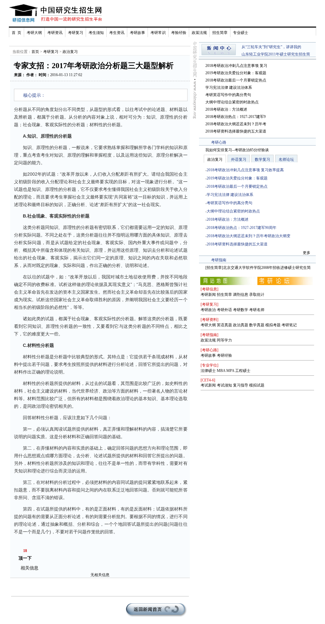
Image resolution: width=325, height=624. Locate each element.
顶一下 (25, 558)
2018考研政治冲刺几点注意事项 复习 (236, 65)
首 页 (16, 32)
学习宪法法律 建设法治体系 (228, 87)
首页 (35, 51)
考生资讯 (116, 32)
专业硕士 (240, 32)
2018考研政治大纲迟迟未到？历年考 (235, 124)
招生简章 (220, 32)
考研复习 (75, 32)
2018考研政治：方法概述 (226, 109)
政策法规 (199, 32)
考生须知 (96, 32)
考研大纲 (34, 32)
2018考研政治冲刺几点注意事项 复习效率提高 (245, 170)
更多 (306, 252)
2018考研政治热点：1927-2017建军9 (235, 116)
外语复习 (238, 159)
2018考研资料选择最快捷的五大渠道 (235, 131)
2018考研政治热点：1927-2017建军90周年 (241, 227)
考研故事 (137, 32)
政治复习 (70, 51)
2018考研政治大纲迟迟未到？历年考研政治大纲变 (248, 236)
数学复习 (262, 159)
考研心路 (218, 142)
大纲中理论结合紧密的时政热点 (232, 102)
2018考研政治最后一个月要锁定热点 (235, 80)
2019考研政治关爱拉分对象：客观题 (235, 73)
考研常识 (158, 32)
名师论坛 (286, 159)
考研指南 (218, 260)
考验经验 (178, 32)
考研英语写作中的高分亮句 (228, 95)
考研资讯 (55, 32)
